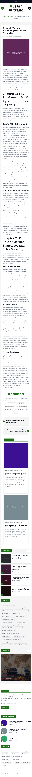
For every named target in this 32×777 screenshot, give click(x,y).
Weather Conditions (21, 644)
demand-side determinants (11, 401)
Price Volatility (8, 409)
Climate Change (8, 610)
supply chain (7, 636)
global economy (12, 403)
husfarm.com (27, 773)
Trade (16, 412)
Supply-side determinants (21, 409)
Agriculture (24, 398)
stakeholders (19, 627)
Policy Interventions (22, 406)
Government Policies (9, 619)
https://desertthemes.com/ (9, 703)
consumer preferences (22, 610)
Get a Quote (5, 707)
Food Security (24, 401)
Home (4, 16)
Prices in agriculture (7, 36)
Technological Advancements (11, 639)
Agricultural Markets (9, 605)
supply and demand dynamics (11, 633)
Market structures (10, 406)
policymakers (21, 625)
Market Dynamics (8, 625)
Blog (8, 16)
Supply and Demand (9, 630)
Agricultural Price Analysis (12, 398)
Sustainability (19, 636)
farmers (17, 613)
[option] (16, 558)
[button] (28, 551)
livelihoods (21, 403)
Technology (7, 642)
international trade (8, 622)
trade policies (7, 644)
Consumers (6, 613)
